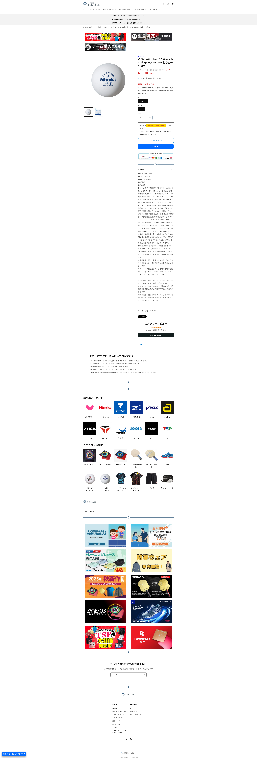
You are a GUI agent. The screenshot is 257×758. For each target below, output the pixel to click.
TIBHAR (105, 438)
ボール (92, 27)
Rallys (151, 438)
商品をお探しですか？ (14, 754)
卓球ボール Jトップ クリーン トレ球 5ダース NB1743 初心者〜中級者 (124, 27)
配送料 (140, 78)
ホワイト (143, 101)
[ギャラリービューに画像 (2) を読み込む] (98, 112)
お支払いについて (117, 718)
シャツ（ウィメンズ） (136, 489)
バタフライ (89, 417)
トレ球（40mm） (105, 489)
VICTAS (121, 417)
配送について (116, 724)
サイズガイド (116, 727)
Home (85, 27)
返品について (116, 721)
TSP (167, 438)
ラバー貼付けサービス (136, 714)
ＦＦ (141, 109)
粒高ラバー (120, 464)
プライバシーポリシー (118, 714)
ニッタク (141, 56)
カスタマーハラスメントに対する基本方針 (119, 731)
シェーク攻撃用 (136, 465)
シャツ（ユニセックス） (120, 489)
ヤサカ (121, 438)
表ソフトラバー (105, 465)
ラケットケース (167, 488)
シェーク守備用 (151, 465)
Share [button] (142, 344)
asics (152, 417)
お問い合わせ (133, 711)
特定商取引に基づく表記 (119, 711)
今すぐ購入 (156, 146)
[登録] (144, 674)
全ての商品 (89, 511)
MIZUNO (136, 417)
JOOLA (136, 438)
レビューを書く (156, 335)
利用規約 (114, 708)
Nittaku (105, 417)
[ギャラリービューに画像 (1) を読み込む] (88, 112)
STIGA (89, 438)
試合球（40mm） (90, 489)
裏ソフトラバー (89, 465)
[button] (109, 10)
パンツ (152, 488)
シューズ (167, 464)
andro (167, 417)
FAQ (131, 708)
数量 (139, 113)
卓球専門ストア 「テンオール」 (131, 757)
